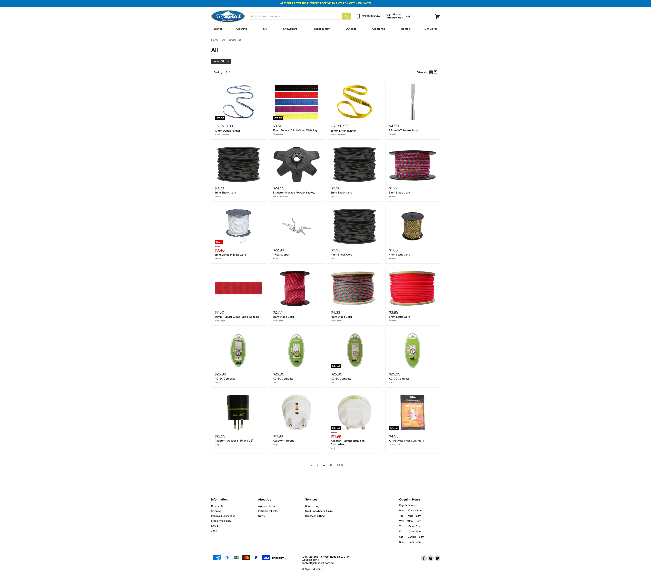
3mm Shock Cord (341, 192)
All (223, 40)
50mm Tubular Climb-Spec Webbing (237, 316)
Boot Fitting (312, 506)
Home (215, 40)
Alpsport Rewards (268, 506)
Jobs (214, 530)
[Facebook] (423, 558)
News (261, 515)
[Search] (346, 16)
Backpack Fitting (315, 515)
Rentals (405, 28)
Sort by (218, 72)
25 (330, 464)
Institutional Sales (268, 511)
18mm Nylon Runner (343, 130)
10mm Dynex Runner (227, 130)
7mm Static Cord (341, 316)
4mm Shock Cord (341, 254)
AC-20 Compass (225, 378)
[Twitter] (437, 558)
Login (408, 16)
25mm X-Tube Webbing (403, 130)
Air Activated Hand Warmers (406, 440)
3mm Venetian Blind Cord (230, 254)
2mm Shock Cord (225, 192)
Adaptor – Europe (283, 440)
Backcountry (322, 28)
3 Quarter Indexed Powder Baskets (294, 192)
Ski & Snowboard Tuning (319, 511)
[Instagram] (430, 558)
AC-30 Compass (283, 378)
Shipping (216, 511)
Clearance (379, 28)
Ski (265, 28)
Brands (218, 28)
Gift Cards (431, 28)
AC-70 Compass (399, 378)
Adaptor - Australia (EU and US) (234, 440)
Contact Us (217, 506)
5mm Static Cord (283, 316)
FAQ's (214, 525)
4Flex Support (281, 254)
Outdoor (351, 28)
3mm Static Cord (399, 192)
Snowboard (290, 28)
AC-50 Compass (341, 378)
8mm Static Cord (399, 316)
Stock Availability (221, 520)
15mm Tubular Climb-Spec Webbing (295, 130)
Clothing (242, 28)
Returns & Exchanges (223, 515)
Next (340, 464)
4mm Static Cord (399, 254)
